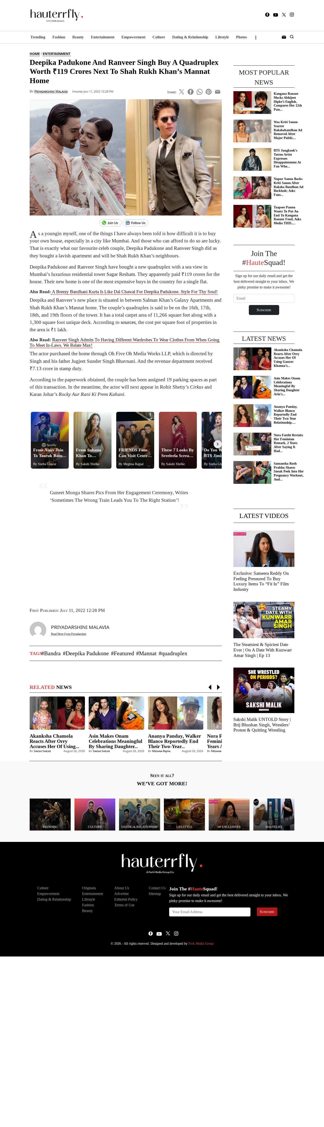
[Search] (291, 37)
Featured (124, 653)
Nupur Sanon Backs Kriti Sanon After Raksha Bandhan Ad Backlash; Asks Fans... (288, 187)
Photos (241, 37)
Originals (89, 888)
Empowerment (133, 37)
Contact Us (157, 888)
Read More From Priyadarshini (68, 634)
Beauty (78, 37)
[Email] (217, 91)
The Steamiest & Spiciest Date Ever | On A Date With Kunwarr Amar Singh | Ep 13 (262, 650)
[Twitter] (284, 15)
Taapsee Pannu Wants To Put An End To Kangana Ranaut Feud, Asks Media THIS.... (287, 215)
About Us (121, 888)
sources (128, 322)
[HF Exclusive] (229, 814)
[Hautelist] (273, 814)
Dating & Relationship (190, 37)
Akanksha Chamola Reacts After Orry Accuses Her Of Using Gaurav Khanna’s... (288, 358)
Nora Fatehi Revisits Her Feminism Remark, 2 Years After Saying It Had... (288, 443)
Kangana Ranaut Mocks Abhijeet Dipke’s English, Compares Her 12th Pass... (288, 101)
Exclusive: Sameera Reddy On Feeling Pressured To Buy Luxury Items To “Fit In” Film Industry (261, 581)
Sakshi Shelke (42, 751)
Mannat (148, 653)
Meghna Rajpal (161, 751)
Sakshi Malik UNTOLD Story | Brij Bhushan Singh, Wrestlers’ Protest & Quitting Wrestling (262, 725)
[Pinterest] (208, 91)
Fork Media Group (200, 943)
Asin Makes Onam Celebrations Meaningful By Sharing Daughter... (115, 741)
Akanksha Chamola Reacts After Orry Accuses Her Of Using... (54, 741)
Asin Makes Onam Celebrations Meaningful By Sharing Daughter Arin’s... (287, 386)
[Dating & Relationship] (139, 814)
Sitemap (155, 894)
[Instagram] (292, 15)
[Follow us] (137, 223)
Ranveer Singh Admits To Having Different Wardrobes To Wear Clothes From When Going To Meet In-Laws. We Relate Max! (124, 342)
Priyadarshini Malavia (51, 91)
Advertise (121, 894)
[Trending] (50, 814)
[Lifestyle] (184, 814)
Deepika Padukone (87, 653)
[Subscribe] (284, 37)
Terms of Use (124, 905)
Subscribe (267, 912)
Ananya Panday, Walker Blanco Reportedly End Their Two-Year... (174, 741)
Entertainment (102, 37)
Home (35, 53)
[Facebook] (267, 15)
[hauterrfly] (55, 15)
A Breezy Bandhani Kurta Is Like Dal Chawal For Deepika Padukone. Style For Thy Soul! (134, 291)
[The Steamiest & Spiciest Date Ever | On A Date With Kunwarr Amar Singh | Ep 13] (263, 620)
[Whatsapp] (199, 91)
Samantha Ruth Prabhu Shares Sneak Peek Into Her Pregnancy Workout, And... (289, 471)
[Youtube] (275, 15)
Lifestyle (222, 37)
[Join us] (111, 223)
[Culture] (95, 814)
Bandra (52, 653)
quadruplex (174, 653)
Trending (37, 37)
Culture (159, 37)
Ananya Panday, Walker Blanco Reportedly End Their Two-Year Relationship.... (285, 414)
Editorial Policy (126, 899)
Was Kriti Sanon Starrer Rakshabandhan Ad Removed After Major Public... (288, 130)
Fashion (58, 37)
